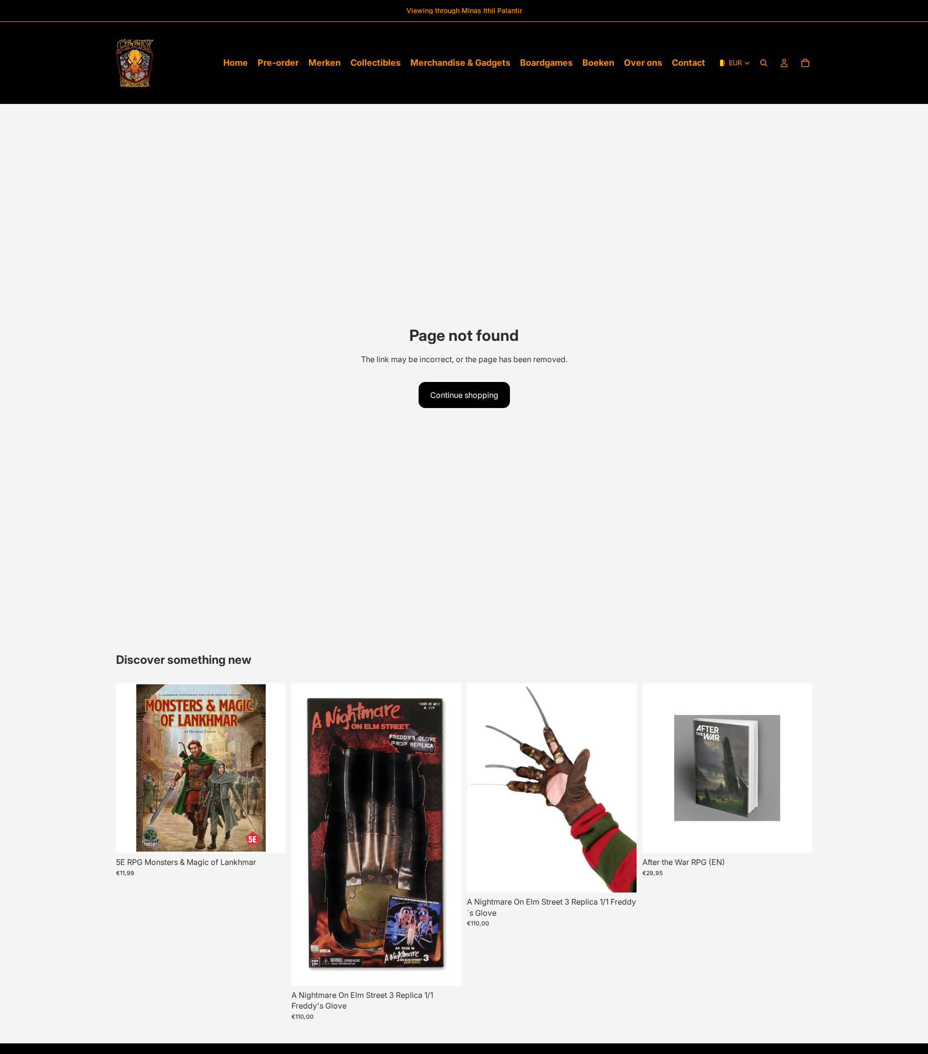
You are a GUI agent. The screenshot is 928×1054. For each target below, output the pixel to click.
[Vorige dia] (305, 834)
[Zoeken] (763, 62)
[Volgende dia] (446, 834)
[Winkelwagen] (805, 62)
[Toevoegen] (270, 838)
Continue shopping (464, 395)
